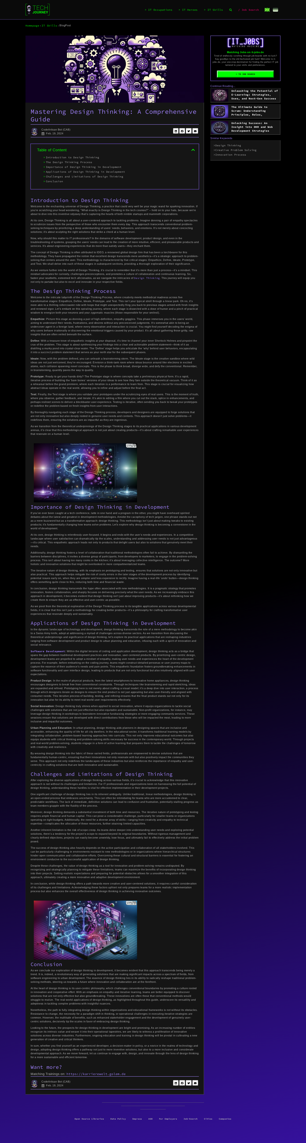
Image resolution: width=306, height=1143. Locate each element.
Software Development (48, 651)
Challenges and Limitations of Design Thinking (84, 176)
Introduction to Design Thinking (72, 157)
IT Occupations (160, 9)
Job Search (250, 9)
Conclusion (54, 181)
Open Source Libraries (89, 1118)
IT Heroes (190, 9)
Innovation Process (230, 154)
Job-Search (191, 1118)
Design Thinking (147, 278)
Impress (137, 1118)
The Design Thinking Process (69, 162)
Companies (225, 1118)
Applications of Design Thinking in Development (85, 171)
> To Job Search (245, 74)
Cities (208, 1118)
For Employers (168, 1118)
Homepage (32, 25)
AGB (150, 1118)
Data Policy (118, 1118)
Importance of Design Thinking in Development (84, 167)
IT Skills (215, 9)
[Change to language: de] (275, 10)
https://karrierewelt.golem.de (96, 1074)
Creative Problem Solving (236, 150)
